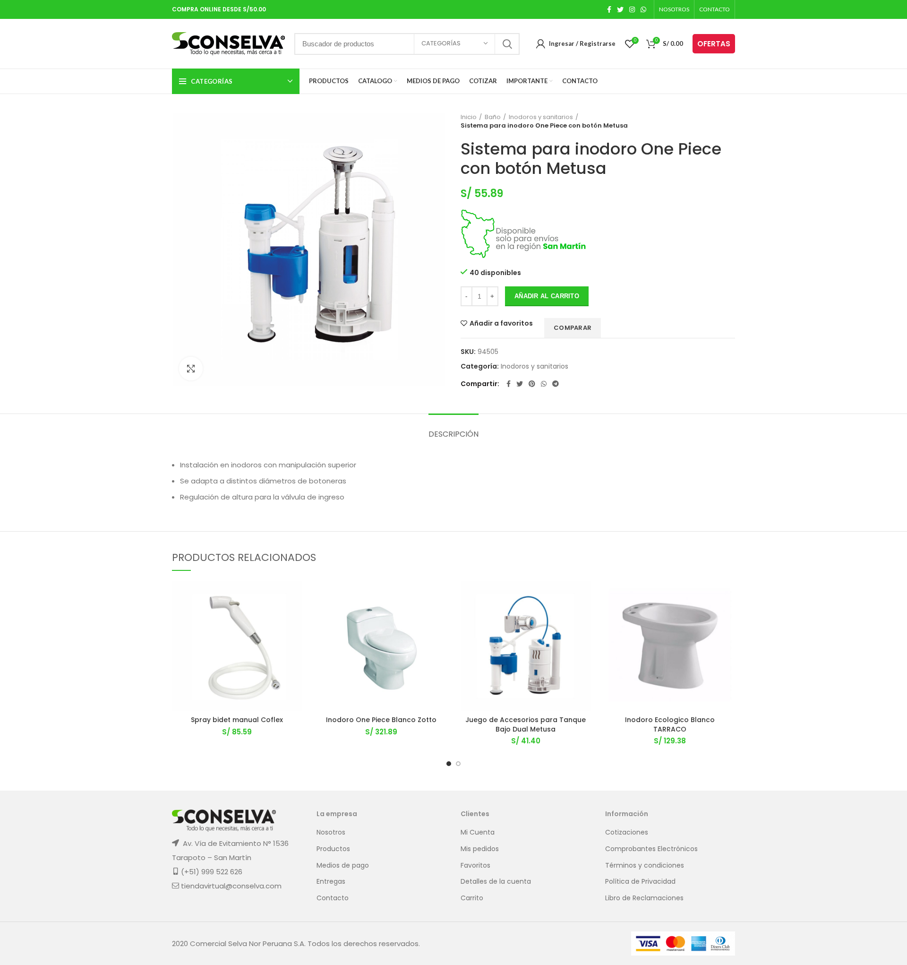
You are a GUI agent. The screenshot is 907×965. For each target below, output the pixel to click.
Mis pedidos (480, 848)
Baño (493, 117)
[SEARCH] (507, 44)
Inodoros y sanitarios (541, 117)
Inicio (469, 117)
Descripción (453, 434)
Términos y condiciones (644, 865)
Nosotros (331, 832)
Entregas (331, 881)
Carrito (472, 898)
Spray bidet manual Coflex (237, 719)
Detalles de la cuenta (496, 881)
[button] (295, 617)
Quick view (295, 638)
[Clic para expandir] (191, 368)
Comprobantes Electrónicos (651, 848)
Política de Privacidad (640, 881)
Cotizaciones (626, 832)
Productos (333, 848)
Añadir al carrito (546, 296)
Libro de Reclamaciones (644, 898)
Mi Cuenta (478, 832)
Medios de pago (343, 865)
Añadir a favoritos (501, 323)
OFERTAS (713, 44)
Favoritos (475, 865)
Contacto (333, 898)
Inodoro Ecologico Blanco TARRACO (670, 724)
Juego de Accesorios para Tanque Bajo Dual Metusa (525, 724)
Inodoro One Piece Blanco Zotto (381, 719)
